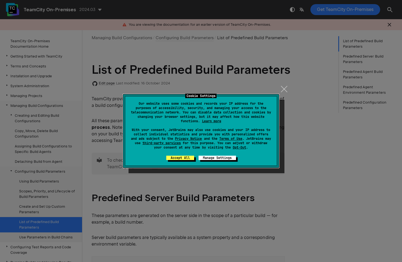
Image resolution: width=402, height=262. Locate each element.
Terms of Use (230, 138)
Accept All (180, 158)
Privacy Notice (188, 138)
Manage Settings (217, 158)
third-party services (161, 143)
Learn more (211, 121)
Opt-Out (239, 147)
